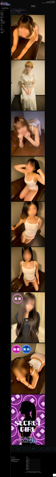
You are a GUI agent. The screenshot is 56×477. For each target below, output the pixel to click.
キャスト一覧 (2, 23)
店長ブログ (2, 12)
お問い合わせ (27, 468)
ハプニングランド (33, 471)
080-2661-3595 (15, 461)
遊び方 (1, 19)
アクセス (27, 467)
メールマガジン (3, 31)
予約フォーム (27, 466)
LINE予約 (2, 14)
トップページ (27, 458)
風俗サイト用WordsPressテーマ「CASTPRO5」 (36, 472)
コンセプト (27, 459)
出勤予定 (27, 461)
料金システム (27, 460)
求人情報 (2, 32)
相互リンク (27, 469)
